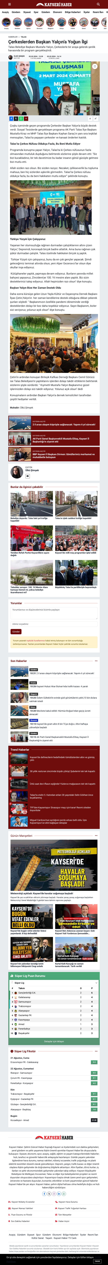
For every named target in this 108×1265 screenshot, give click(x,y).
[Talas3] (51, 207)
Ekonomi (57, 12)
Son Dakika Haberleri (20, 1221)
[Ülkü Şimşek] (17, 472)
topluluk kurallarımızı (35, 640)
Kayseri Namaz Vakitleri (22, 1208)
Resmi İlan (98, 12)
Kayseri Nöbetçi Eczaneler (23, 1202)
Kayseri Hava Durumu (68, 1202)
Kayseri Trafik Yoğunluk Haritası (72, 1208)
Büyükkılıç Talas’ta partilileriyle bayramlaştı (75, 587)
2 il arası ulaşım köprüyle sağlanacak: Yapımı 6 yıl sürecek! (62, 673)
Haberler (13, 37)
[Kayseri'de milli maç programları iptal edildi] (76, 538)
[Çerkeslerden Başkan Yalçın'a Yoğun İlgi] (54, 88)
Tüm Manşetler (64, 1215)
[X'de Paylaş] (16, 118)
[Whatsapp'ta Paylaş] (21, 118)
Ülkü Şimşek (32, 470)
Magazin (34, 694)
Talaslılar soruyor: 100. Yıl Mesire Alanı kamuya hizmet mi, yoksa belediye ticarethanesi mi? (29, 590)
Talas (23, 37)
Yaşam (48, 1238)
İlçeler (87, 12)
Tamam (97, 1261)
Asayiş (5, 12)
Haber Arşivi (63, 1221)
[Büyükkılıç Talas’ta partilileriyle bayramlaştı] (76, 572)
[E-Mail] (27, 476)
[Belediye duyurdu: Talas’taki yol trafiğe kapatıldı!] (32, 503)
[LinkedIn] (59, 1194)
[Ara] (98, 4)
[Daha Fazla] (26, 118)
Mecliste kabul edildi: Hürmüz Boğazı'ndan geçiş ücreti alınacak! (59, 713)
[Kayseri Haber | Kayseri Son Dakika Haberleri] (53, 4)
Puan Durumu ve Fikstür (21, 1215)
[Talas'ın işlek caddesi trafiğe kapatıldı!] (76, 503)
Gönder (16, 631)
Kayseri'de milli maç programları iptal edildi (75, 553)
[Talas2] (54, 343)
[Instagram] (54, 1194)
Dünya (33, 707)
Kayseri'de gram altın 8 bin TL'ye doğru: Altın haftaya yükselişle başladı (58, 726)
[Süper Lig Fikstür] (96, 1051)
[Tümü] (96, 661)
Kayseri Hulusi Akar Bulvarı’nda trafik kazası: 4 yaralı (59, 686)
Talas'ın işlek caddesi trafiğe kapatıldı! (73, 518)
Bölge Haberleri (72, 12)
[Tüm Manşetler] (96, 835)
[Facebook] (44, 1194)
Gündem (16, 12)
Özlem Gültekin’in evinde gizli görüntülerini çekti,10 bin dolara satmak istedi (63, 699)
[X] (49, 1194)
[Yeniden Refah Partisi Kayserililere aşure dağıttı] (32, 538)
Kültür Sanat (38, 1238)
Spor (36, 12)
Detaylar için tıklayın (54, 1041)
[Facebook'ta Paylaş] (11, 118)
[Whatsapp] (64, 1194)
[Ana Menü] (9, 4)
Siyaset (27, 12)
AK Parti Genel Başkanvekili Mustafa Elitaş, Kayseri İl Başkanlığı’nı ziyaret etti (59, 739)
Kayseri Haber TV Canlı (65, 1238)
